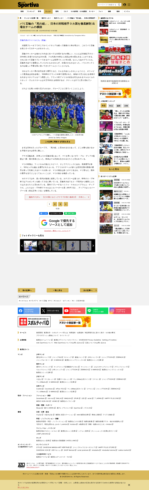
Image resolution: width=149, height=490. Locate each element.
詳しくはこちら (23, 487)
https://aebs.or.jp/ (33, 467)
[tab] (39, 11)
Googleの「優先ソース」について (56, 231)
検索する (119, 5)
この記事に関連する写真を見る (57, 142)
